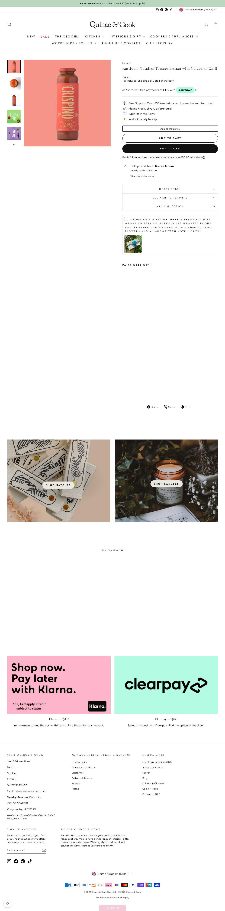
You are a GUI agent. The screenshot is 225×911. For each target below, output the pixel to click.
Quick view (32, 606)
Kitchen (93, 36)
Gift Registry (159, 43)
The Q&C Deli (67, 36)
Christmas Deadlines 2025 (157, 762)
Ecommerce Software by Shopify (112, 897)
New (31, 36)
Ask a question (170, 206)
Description (170, 189)
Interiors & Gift (126, 36)
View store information (142, 176)
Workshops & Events (73, 43)
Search (146, 772)
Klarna (75, 788)
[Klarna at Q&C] (59, 685)
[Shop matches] (58, 481)
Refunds (76, 783)
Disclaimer (78, 772)
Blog (145, 778)
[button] (112, 908)
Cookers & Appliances (172, 36)
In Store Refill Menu (153, 783)
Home (125, 63)
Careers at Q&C (151, 794)
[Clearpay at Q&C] (166, 685)
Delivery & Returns (170, 197)
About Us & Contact (121, 43)
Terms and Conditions (84, 767)
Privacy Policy (80, 762)
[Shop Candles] (166, 481)
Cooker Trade (150, 788)
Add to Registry (170, 128)
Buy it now (170, 148)
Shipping (142, 80)
